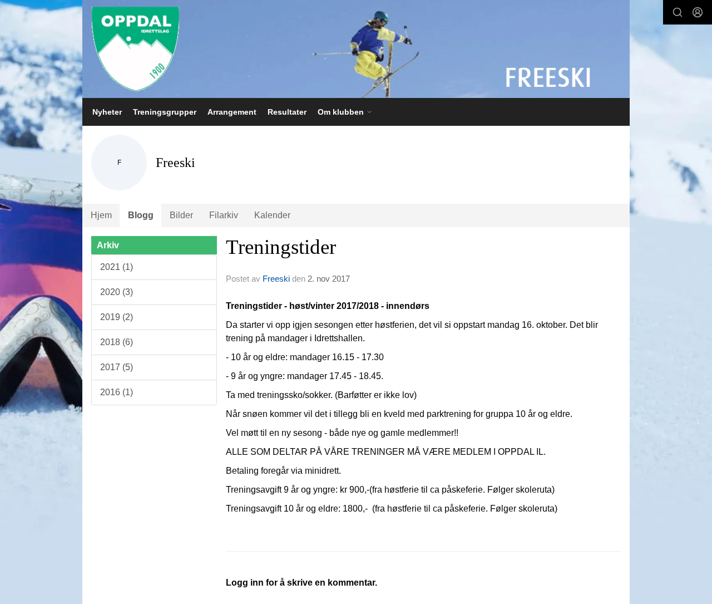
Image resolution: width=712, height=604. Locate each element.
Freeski (276, 278)
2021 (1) (116, 267)
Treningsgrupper (164, 111)
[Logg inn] (698, 12)
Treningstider (281, 246)
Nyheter (107, 111)
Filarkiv (223, 215)
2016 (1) (116, 392)
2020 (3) (116, 292)
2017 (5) (116, 367)
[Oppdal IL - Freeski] (356, 49)
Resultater (287, 111)
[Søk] (678, 12)
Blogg (141, 215)
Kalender (272, 215)
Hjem (101, 215)
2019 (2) (116, 317)
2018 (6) (116, 342)
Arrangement (231, 111)
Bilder (181, 215)
